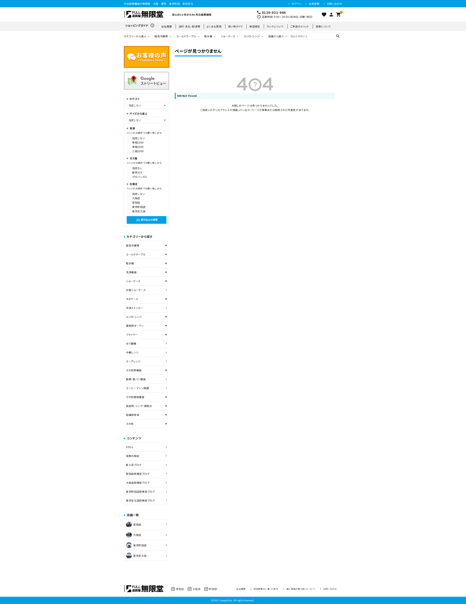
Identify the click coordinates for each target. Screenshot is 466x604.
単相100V (138, 142)
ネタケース (132, 299)
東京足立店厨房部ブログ (140, 500)
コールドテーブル (186, 36)
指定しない (138, 138)
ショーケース (228, 36)
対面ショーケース (136, 290)
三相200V (138, 151)
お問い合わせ (334, 3)
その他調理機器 (135, 397)
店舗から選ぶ (276, 36)
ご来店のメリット (299, 26)
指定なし (137, 168)
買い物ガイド (235, 26)
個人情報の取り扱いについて (300, 588)
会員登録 (314, 3)
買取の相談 (132, 456)
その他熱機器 (134, 370)
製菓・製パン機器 (136, 379)
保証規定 (254, 26)
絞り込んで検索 (147, 220)
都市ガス (137, 172)
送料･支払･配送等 (189, 26)
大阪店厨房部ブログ (137, 482)
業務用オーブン (135, 325)
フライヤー (132, 334)
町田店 (213, 589)
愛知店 (136, 202)
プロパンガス (139, 177)
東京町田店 (139, 207)
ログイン (296, 3)
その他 (130, 424)
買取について (323, 26)
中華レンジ (132, 352)
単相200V (138, 147)
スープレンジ (133, 361)
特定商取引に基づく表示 (266, 588)
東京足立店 (139, 211)
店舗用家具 (132, 415)
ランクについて (275, 26)
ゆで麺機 (131, 343)
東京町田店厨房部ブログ (140, 491)
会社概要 (166, 26)
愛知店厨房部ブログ (137, 474)
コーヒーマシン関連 (137, 388)
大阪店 (136, 198)
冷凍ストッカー (134, 308)
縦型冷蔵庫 (161, 36)
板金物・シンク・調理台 (139, 406)
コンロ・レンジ (252, 36)
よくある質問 (214, 26)
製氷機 (208, 36)
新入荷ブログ (133, 465)
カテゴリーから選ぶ (135, 36)
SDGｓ (129, 447)
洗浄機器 (131, 272)
